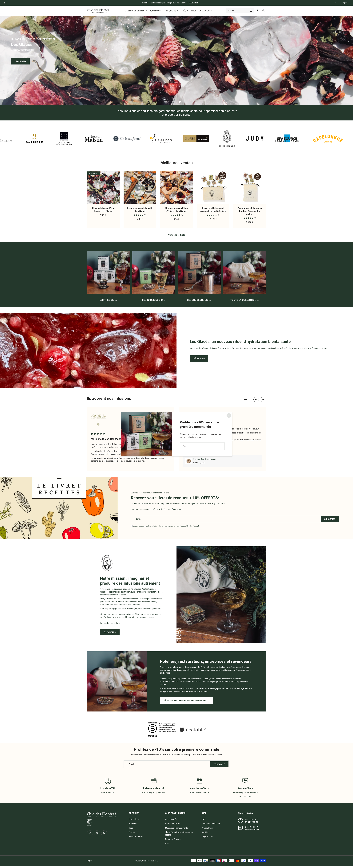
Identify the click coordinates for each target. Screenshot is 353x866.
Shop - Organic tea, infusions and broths (179, 833)
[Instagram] (97, 833)
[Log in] (257, 10)
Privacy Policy (207, 828)
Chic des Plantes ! (149, 861)
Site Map (205, 832)
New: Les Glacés (136, 836)
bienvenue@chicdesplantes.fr (245, 792)
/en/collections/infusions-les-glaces (15, 17)
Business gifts (171, 819)
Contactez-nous (252, 829)
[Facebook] (90, 833)
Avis (167, 843)
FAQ (203, 819)
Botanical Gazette (172, 839)
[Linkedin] (104, 833)
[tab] (173, 101)
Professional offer (172, 823)
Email (138, 519)
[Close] (229, 415)
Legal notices (207, 836)
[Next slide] (263, 399)
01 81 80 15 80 (251, 822)
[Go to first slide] (335, 2)
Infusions (133, 823)
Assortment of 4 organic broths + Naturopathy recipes (250, 211)
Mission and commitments (176, 828)
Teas (131, 828)
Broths (132, 832)
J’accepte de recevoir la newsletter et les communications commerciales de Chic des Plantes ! (166, 526)
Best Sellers (134, 819)
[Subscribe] (221, 446)
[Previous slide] (4, 2)
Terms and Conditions (211, 823)
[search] (251, 10)
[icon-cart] (263, 10)
